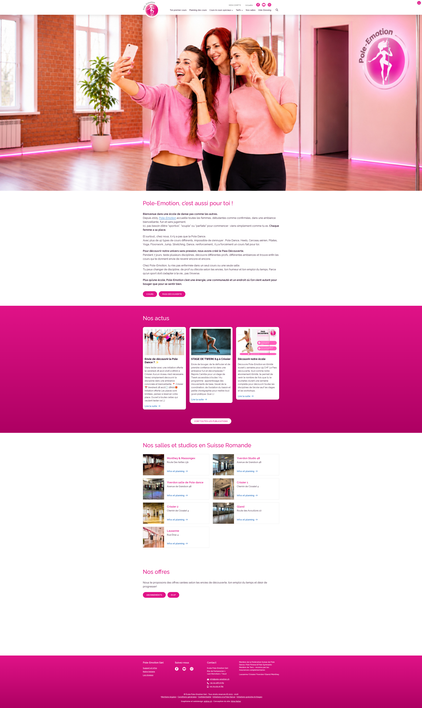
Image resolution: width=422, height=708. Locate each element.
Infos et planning (176, 471)
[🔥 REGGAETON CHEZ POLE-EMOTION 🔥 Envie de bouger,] (42, 631)
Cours (150, 294)
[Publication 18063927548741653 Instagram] (295, 631)
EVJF (173, 595)
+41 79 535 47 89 (216, 686)
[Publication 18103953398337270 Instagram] (379, 631)
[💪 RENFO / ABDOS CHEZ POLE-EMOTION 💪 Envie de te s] (211, 631)
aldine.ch (208, 701)
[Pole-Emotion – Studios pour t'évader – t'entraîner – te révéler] (151, 9)
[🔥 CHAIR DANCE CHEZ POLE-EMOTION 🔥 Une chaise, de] (126, 631)
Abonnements (154, 595)
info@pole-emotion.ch (219, 679)
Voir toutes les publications (211, 421)
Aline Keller (236, 701)
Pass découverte (172, 294)
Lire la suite (151, 406)
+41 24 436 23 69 (217, 683)
